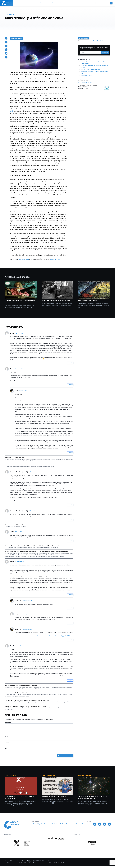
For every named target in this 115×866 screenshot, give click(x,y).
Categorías (40, 824)
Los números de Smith (86, 75)
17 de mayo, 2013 (18, 531)
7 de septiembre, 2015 (19, 561)
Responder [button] (70, 362)
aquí (62, 109)
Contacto (80, 824)
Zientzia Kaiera (10, 775)
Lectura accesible (16, 38)
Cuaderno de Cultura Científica (16, 862)
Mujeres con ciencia (49, 775)
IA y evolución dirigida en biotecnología (54, 796)
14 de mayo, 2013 (19, 333)
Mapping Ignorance (54, 259)
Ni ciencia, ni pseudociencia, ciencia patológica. (57, 300)
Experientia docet (9, 14)
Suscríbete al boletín (71, 824)
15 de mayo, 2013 (33, 471)
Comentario (8, 722)
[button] (6, 38)
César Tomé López (23, 259)
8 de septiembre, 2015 (19, 645)
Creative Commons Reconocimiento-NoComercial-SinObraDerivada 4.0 (48, 862)
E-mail (7, 742)
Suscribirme (105, 52)
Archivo (34, 824)
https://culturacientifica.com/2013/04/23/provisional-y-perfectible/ (52, 636)
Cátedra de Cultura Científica (57, 824)
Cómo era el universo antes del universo (90, 69)
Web (6, 748)
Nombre (7, 737)
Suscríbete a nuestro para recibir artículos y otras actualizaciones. (94, 48)
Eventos (46, 824)
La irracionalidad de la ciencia (87, 300)
